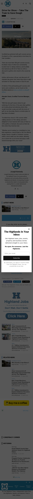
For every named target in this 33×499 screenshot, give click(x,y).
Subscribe (16, 258)
